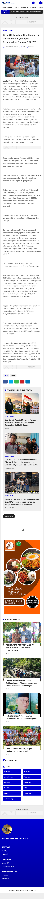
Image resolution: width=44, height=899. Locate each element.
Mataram (27, 777)
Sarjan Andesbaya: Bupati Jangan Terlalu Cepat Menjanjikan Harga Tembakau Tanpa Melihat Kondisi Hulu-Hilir (22, 502)
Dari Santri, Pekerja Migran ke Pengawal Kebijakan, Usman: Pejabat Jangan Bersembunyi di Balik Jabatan (21, 422)
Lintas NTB (6, 863)
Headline (27, 771)
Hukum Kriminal (7, 7)
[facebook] (5, 381)
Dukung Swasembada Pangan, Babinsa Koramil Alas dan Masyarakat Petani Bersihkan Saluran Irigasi (21, 683)
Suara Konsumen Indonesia (28, 890)
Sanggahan (5, 878)
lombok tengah (9, 799)
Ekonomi (7, 771)
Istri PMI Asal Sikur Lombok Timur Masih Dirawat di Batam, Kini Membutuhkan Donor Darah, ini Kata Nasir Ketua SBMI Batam (21, 462)
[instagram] (8, 842)
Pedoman (5, 875)
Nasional (7, 782)
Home (5, 30)
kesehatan (27, 793)
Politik (17, 7)
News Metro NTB (8, 866)
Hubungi (5, 854)
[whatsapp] (16, 381)
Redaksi (4, 851)
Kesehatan (24, 7)
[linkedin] (27, 381)
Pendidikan (33, 7)
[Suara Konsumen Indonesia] (8, 4)
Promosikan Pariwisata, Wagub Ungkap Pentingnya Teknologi (19, 750)
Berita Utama (9, 416)
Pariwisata (27, 782)
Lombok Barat (8, 777)
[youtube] (10, 842)
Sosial (11, 30)
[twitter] (11, 381)
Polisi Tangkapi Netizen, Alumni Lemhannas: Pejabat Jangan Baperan (21, 717)
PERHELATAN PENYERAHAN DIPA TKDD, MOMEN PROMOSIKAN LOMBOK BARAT (20, 647)
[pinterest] (22, 381)
